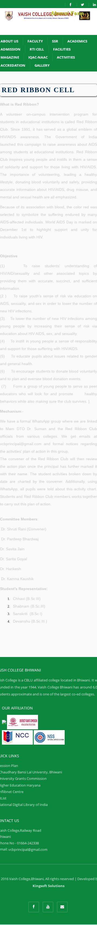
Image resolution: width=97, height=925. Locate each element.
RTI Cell (37, 49)
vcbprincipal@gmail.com (27, 849)
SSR (55, 41)
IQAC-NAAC (38, 57)
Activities (66, 57)
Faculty (35, 41)
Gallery (42, 65)
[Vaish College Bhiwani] (48, 21)
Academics (77, 41)
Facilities (62, 49)
